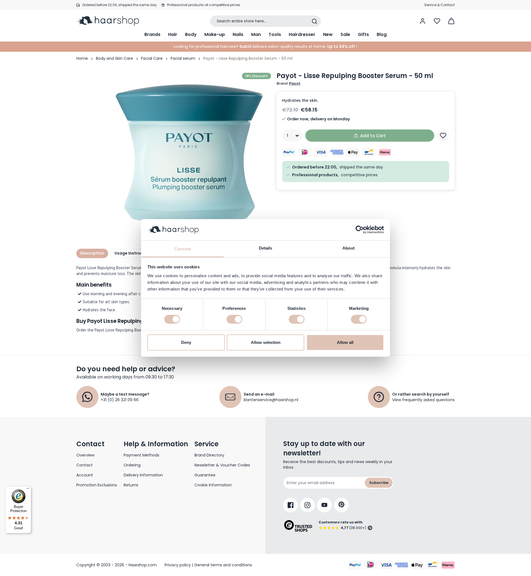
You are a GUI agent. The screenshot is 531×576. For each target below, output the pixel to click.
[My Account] (422, 21)
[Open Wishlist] (437, 21)
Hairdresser (302, 34)
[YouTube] (324, 505)
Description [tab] (92, 253)
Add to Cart (373, 136)
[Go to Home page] (111, 21)
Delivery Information (143, 475)
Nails (238, 34)
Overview (85, 455)
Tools (275, 34)
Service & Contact (439, 4)
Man (256, 34)
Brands (152, 34)
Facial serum (183, 58)
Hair (172, 34)
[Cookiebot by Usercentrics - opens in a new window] (359, 229)
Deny (186, 342)
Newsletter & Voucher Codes (222, 465)
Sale (345, 34)
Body (191, 34)
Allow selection (265, 342)
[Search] (314, 21)
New (328, 34)
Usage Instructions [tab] (133, 253)
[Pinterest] (341, 505)
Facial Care (152, 58)
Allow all (345, 342)
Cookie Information (213, 485)
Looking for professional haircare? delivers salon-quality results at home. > (265, 46)
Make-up (214, 34)
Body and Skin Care (114, 58)
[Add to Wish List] (443, 135)
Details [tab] (265, 248)
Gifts (363, 34)
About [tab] (348, 248)
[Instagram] (307, 505)
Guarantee (204, 475)
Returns (131, 485)
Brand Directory (209, 455)
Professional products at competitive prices (203, 4)
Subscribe (378, 482)
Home (82, 58)
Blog (382, 34)
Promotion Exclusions (96, 485)
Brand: (288, 83)
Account (84, 475)
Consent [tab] (182, 249)
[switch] (234, 319)
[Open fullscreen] (189, 153)
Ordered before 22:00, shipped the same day (119, 4)
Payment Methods (141, 455)
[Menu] (28, 489)
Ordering (132, 465)
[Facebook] (290, 505)
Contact (84, 465)
